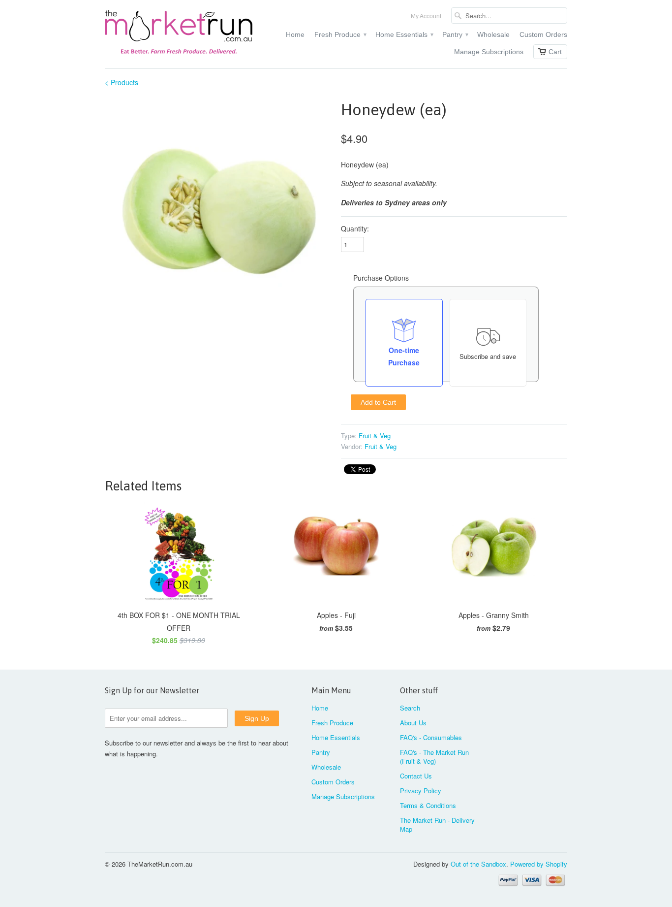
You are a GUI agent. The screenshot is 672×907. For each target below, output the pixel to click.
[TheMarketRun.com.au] (178, 34)
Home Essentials (403, 34)
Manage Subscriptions (488, 52)
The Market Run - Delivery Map (437, 824)
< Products (121, 82)
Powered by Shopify (538, 864)
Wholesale (493, 34)
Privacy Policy (420, 790)
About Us (413, 722)
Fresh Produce (340, 34)
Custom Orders (543, 34)
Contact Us (416, 775)
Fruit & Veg (375, 435)
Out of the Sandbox (478, 864)
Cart (555, 52)
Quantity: (355, 228)
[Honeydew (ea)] (218, 211)
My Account (426, 16)
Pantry (454, 34)
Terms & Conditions (428, 805)
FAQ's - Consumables (431, 737)
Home (295, 34)
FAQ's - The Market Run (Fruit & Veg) (434, 756)
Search (410, 708)
